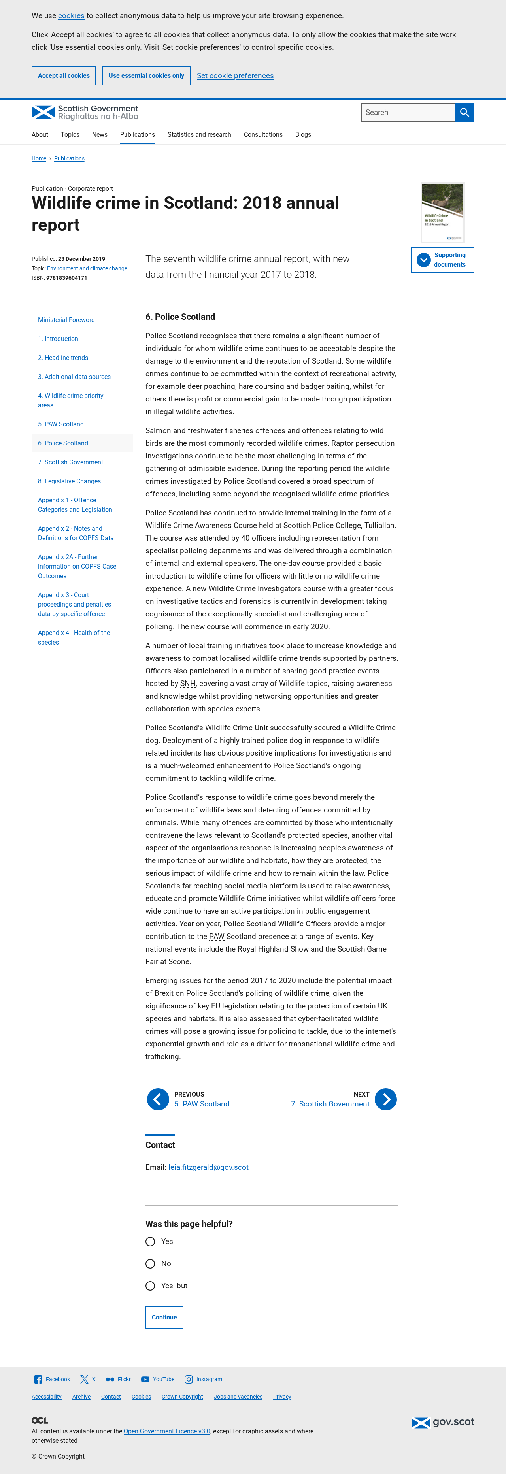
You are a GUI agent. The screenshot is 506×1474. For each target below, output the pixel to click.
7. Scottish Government (70, 462)
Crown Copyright (182, 1396)
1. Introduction (58, 339)
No (166, 1263)
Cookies (141, 1396)
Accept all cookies (64, 75)
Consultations (263, 134)
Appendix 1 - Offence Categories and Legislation (75, 504)
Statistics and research (199, 134)
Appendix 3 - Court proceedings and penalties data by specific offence (74, 604)
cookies (71, 15)
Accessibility (47, 1396)
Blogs (303, 134)
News (100, 134)
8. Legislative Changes (69, 481)
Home (39, 158)
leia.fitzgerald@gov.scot (208, 1167)
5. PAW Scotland (61, 424)
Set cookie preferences (235, 75)
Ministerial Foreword (66, 320)
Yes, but (174, 1285)
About (40, 134)
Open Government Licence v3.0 (167, 1431)
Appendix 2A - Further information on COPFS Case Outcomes (77, 566)
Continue (164, 1317)
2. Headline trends (63, 358)
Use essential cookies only (146, 75)
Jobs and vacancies (238, 1396)
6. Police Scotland (63, 443)
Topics (70, 134)
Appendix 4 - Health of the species (74, 637)
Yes (167, 1241)
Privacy (282, 1396)
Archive (81, 1396)
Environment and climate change (87, 268)
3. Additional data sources (74, 377)
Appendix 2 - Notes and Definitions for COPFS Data (76, 533)
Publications (137, 134)
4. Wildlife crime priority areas (71, 400)
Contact (111, 1396)
